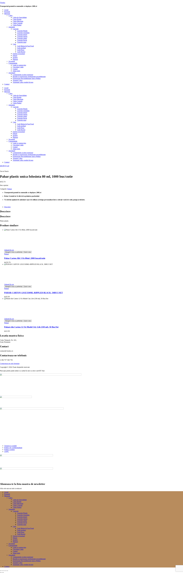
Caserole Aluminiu (23, 33)
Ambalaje (11, 27)
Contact (6, 84)
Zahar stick (16, 71)
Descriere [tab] (5, 211)
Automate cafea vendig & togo (23, 82)
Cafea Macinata (18, 21)
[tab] (93, 207)
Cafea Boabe (17, 19)
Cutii (14, 44)
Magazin (7, 14)
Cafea (10, 15)
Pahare (15, 55)
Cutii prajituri (21, 48)
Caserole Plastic (22, 31)
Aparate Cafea (17, 80)
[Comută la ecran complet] (3, 570)
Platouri (15, 59)
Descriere (7, 207)
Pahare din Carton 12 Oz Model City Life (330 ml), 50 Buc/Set (31, 327)
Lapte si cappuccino (19, 65)
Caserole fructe (22, 40)
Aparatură (11, 73)
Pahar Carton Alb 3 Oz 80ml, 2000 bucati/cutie (24, 258)
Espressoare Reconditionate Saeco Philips (27, 78)
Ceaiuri (15, 69)
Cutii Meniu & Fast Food (25, 46)
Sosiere (15, 57)
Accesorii (11, 61)
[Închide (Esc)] (7, 570)
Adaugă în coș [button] (9, 250)
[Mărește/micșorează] (1, 570)
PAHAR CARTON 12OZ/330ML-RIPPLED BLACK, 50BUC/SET (33, 293)
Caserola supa (21, 42)
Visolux (2, 2)
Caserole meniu (22, 36)
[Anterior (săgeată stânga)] (1, 572)
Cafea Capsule (17, 23)
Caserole (16, 29)
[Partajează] (5, 570)
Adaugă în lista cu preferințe (13, 252)
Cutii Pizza (20, 50)
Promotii (7, 12)
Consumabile (12, 63)
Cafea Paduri (17, 25)
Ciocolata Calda (18, 67)
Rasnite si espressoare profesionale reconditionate (29, 76)
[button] (93, 14)
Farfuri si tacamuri (19, 54)
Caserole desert (22, 35)
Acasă (6, 10)
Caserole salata (22, 38)
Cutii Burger (21, 52)
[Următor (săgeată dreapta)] (3, 572)
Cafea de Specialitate (20, 17)
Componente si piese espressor (23, 75)
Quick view (27, 252)
